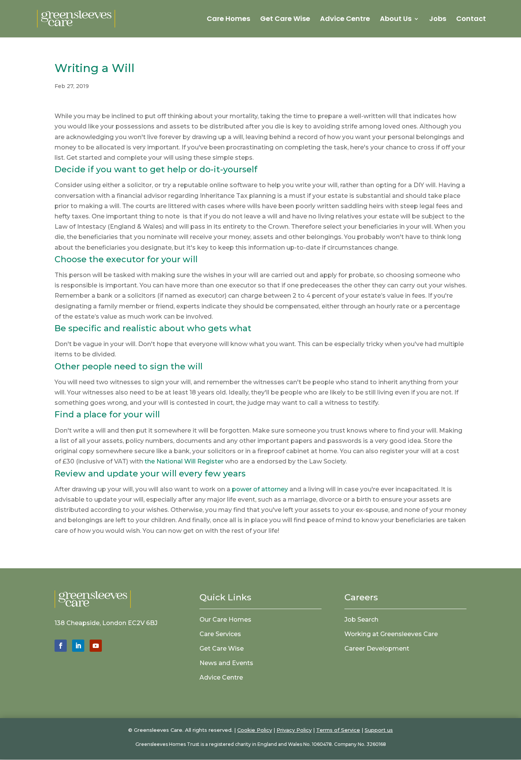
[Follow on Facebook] (61, 646)
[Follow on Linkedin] (78, 646)
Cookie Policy (254, 730)
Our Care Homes (225, 619)
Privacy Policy (294, 730)
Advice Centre (345, 19)
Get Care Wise (285, 19)
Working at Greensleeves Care (391, 634)
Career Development (376, 648)
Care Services (220, 634)
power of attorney (260, 489)
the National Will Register (184, 461)
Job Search (361, 619)
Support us (379, 730)
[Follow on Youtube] (96, 646)
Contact (471, 19)
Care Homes (228, 19)
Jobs (437, 19)
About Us (396, 19)
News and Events (226, 663)
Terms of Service (338, 730)
